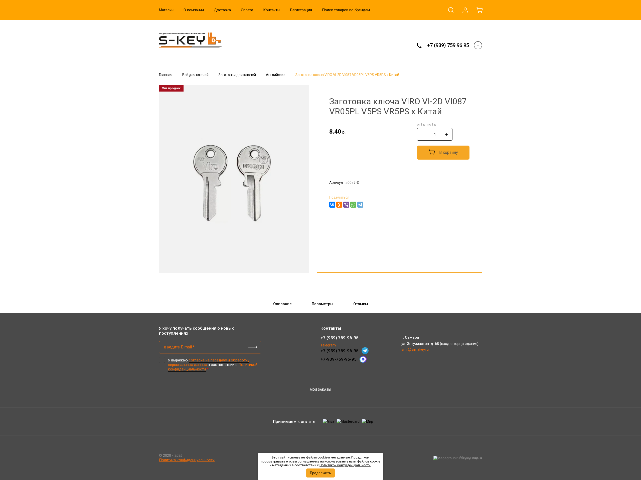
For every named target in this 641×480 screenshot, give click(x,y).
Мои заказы (320, 389)
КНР (333, 172)
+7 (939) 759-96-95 (339, 337)
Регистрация (301, 10)
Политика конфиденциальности (187, 460)
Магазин (166, 10)
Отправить (253, 347)
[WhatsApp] (353, 205)
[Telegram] (360, 205)
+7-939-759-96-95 (338, 359)
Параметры (322, 304)
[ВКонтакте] (332, 205)
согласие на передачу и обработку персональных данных (208, 362)
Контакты (271, 10)
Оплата (247, 10)
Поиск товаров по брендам (346, 10)
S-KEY (169, 55)
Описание (282, 304)
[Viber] (346, 205)
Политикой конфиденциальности (345, 465)
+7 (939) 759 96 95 (448, 45)
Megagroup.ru (471, 457)
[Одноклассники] (339, 205)
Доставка (222, 10)
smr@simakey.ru (415, 349)
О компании (194, 10)
